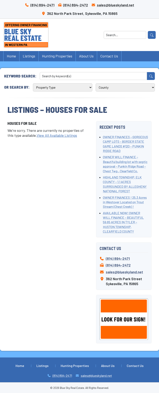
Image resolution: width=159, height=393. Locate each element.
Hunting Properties (57, 56)
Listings (29, 56)
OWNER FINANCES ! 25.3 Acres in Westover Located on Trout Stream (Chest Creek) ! (125, 202)
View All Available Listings (57, 135)
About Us (86, 56)
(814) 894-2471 (42, 5)
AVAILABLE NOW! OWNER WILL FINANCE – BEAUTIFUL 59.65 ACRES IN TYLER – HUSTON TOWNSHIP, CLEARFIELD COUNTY (123, 222)
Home (11, 56)
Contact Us (109, 56)
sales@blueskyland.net (115, 5)
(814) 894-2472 (75, 5)
